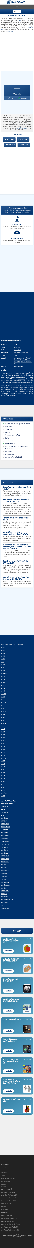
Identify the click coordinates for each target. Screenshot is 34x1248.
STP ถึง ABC (5, 838)
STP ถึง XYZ (4, 902)
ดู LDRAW (4, 711)
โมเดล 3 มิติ (17, 350)
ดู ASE (3, 670)
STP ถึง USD (5, 882)
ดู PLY (3, 737)
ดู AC (2, 662)
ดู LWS (3, 717)
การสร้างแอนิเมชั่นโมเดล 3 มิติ (10, 1230)
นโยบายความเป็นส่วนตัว (8, 1178)
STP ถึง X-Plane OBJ (7, 899)
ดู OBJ (3, 726)
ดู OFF (3, 729)
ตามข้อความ (21, 379)
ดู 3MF (3, 656)
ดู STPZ (3, 758)
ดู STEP (3, 752)
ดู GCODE (4, 685)
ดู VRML (3, 772)
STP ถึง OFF (5, 864)
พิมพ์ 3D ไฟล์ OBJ (6, 1215)
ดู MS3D (3, 723)
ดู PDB (3, 734)
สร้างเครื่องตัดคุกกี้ (6, 1189)
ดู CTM (3, 676)
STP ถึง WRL (5, 891)
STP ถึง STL (9, 139)
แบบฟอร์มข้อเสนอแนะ (22, 128)
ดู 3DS (3, 650)
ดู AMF (3, 667)
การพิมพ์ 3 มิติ (5, 1173)
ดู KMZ (3, 708)
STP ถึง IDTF (5, 859)
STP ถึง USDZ (5, 885)
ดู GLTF (3, 694)
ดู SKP (3, 749)
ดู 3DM (3, 647)
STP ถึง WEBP (5, 827)
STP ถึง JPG (5, 821)
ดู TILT (3, 761)
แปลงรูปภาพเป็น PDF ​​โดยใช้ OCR (11, 1224)
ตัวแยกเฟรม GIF (6, 1209)
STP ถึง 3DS (4, 832)
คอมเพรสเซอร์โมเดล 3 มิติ (8, 1198)
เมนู (17, 7)
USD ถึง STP (10, 145)
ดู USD (3, 764)
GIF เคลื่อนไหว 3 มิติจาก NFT (9, 1218)
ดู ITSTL (3, 702)
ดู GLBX (3, 691)
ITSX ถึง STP (24, 145)
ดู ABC (3, 659)
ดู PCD (3, 732)
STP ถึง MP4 (5, 908)
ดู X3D (3, 787)
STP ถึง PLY (4, 867)
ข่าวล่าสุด (17, 931)
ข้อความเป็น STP (26, 362)
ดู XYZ (3, 796)
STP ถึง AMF (5, 841)
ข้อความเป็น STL (6, 1204)
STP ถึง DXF (5, 812)
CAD (19, 20)
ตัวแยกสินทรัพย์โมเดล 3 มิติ (9, 1195)
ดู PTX (3, 746)
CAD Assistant (18, 366)
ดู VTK (3, 775)
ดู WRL (3, 781)
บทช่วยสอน (4, 1170)
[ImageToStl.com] (17, 2)
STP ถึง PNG (5, 824)
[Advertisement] (17, 51)
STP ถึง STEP (5, 873)
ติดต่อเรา (4, 1184)
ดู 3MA (3, 653)
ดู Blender (4, 673)
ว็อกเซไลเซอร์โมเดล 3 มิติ (8, 1201)
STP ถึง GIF (4, 818)
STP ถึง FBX (4, 850)
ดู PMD (3, 740)
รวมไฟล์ (3, 1206)
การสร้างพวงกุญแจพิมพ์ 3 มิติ (9, 1227)
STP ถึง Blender (5, 844)
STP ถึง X (4, 894)
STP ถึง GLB (5, 853)
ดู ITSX (3, 705)
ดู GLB (3, 688)
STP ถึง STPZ (5, 879)
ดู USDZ (3, 767)
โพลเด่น (3, 1175)
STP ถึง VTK (4, 888)
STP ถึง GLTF (5, 856)
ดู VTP (3, 778)
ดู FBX (3, 682)
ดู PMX (3, 743)
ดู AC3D (3, 665)
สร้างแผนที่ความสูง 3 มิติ (8, 1192)
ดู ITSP (3, 699)
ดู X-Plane (4, 793)
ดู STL (3, 755)
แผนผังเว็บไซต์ (5, 1181)
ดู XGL (3, 790)
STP (25, 18)
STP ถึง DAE (5, 847)
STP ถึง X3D (4, 897)
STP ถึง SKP (5, 870)
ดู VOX (3, 769)
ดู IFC (3, 697)
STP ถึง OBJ (23, 139)
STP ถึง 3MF (5, 835)
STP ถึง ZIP (4, 806)
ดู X (2, 784)
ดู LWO (3, 714)
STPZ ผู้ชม (10, 31)
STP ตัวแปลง (18, 358)
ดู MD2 (3, 720)
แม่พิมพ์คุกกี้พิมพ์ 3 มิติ (7, 1221)
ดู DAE (3, 679)
